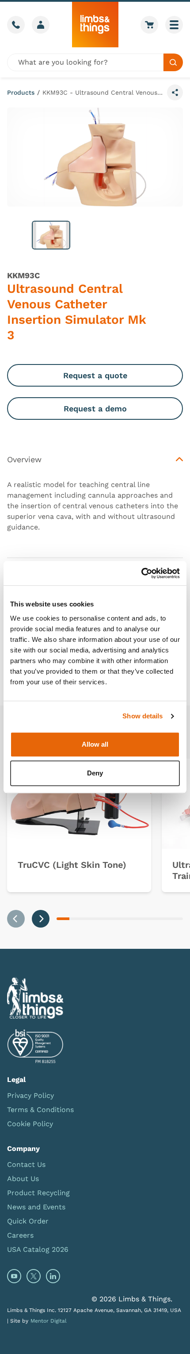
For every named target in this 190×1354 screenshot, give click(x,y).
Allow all (95, 744)
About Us (23, 1178)
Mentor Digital (48, 1321)
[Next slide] (40, 919)
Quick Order (28, 1221)
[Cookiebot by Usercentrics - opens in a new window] (141, 573)
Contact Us (26, 1164)
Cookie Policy (30, 1124)
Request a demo (95, 408)
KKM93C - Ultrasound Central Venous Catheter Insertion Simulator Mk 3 (102, 92)
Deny (95, 773)
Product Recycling (38, 1193)
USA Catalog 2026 (37, 1249)
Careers (20, 1235)
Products (20, 92)
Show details (142, 716)
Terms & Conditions (40, 1109)
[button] (51, 235)
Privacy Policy (30, 1095)
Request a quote (95, 375)
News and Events (36, 1207)
